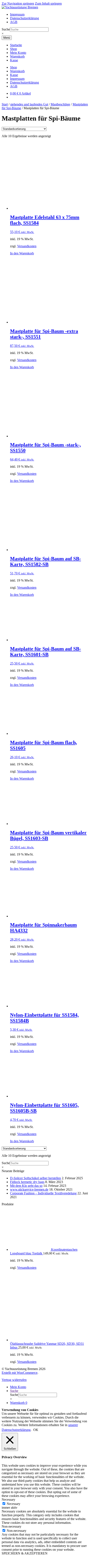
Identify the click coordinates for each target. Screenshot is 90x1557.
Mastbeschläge (60, 104)
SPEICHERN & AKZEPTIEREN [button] (25, 1553)
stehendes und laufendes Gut (29, 104)
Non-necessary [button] (11, 1526)
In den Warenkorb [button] (22, 253)
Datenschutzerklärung (24, 18)
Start (5, 104)
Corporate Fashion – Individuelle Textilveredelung (43, 1193)
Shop (13, 49)
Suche (6, 29)
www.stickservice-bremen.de (29, 1189)
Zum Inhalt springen (48, 3)
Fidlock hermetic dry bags (27, 1182)
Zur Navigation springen (18, 3)
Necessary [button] (8, 1499)
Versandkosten (26, 246)
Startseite (16, 45)
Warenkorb (17, 56)
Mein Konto (18, 52)
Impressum (17, 14)
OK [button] (35, 1430)
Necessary (13, 1504)
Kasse (14, 60)
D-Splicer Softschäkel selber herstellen (35, 1178)
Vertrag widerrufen (14, 1380)
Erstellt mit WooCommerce (19, 1372)
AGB (13, 22)
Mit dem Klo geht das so (26, 1185)
